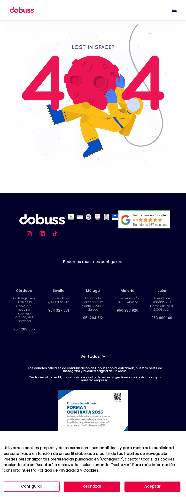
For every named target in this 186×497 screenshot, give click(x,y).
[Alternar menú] (174, 10)
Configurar (31, 486)
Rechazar (92, 486)
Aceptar (152, 486)
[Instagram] (29, 234)
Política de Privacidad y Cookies (68, 470)
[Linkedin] (42, 234)
